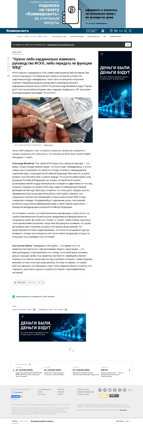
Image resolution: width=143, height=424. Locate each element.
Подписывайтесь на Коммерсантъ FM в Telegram (35, 296)
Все (30, 364)
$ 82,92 (19, 36)
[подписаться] (34, 310)
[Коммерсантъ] (18, 30)
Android (60, 394)
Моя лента (23, 421)
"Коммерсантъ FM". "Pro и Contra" (50, 309)
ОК (128, 45)
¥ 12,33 (33, 36)
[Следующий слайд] (129, 370)
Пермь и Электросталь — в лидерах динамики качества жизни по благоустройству (112, 374)
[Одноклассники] (114, 390)
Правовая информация (85, 392)
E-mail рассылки (83, 394)
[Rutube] (119, 390)
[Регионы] (111, 30)
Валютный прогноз (93, 36)
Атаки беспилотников (77, 36)
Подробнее (123, 410)
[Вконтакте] (105, 390)
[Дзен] (109, 390)
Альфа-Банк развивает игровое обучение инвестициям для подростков (86, 374)
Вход (121, 31)
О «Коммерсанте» (44, 389)
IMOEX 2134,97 (42, 36)
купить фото (48, 145)
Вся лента (120, 421)
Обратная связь (83, 389)
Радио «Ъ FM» (16, 52)
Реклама (61, 389)
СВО (104, 36)
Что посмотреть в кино (59, 36)
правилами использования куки (60, 44)
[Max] (124, 390)
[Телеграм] (100, 390)
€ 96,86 (26, 36)
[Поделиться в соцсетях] (8, 75)
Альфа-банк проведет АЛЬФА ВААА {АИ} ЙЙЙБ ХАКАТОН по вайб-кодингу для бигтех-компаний (29, 374)
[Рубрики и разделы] (130, 30)
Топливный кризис (115, 36)
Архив (40, 392)
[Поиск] (125, 30)
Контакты (41, 394)
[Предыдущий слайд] (13, 370)
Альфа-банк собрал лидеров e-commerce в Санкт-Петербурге (54, 374)
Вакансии (61, 392)
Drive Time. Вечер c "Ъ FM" (22, 309)
